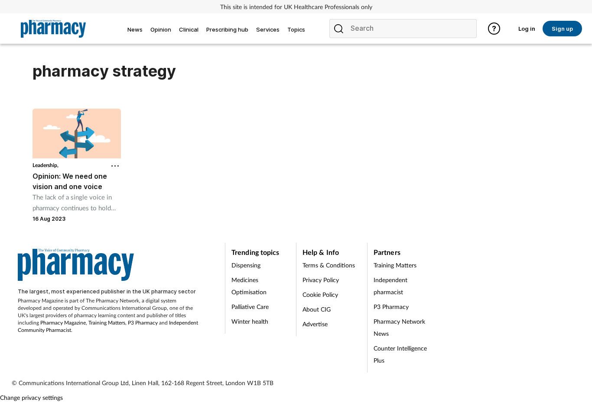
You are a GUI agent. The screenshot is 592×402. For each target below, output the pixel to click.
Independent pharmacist (390, 286)
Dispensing (245, 265)
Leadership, (46, 165)
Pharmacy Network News (399, 327)
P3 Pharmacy (143, 322)
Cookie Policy (320, 294)
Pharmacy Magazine (63, 322)
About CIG (317, 309)
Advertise (315, 324)
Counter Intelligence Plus (400, 354)
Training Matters (106, 322)
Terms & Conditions (329, 265)
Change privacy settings (31, 397)
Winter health (249, 321)
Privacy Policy (321, 279)
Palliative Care (250, 306)
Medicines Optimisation (249, 286)
